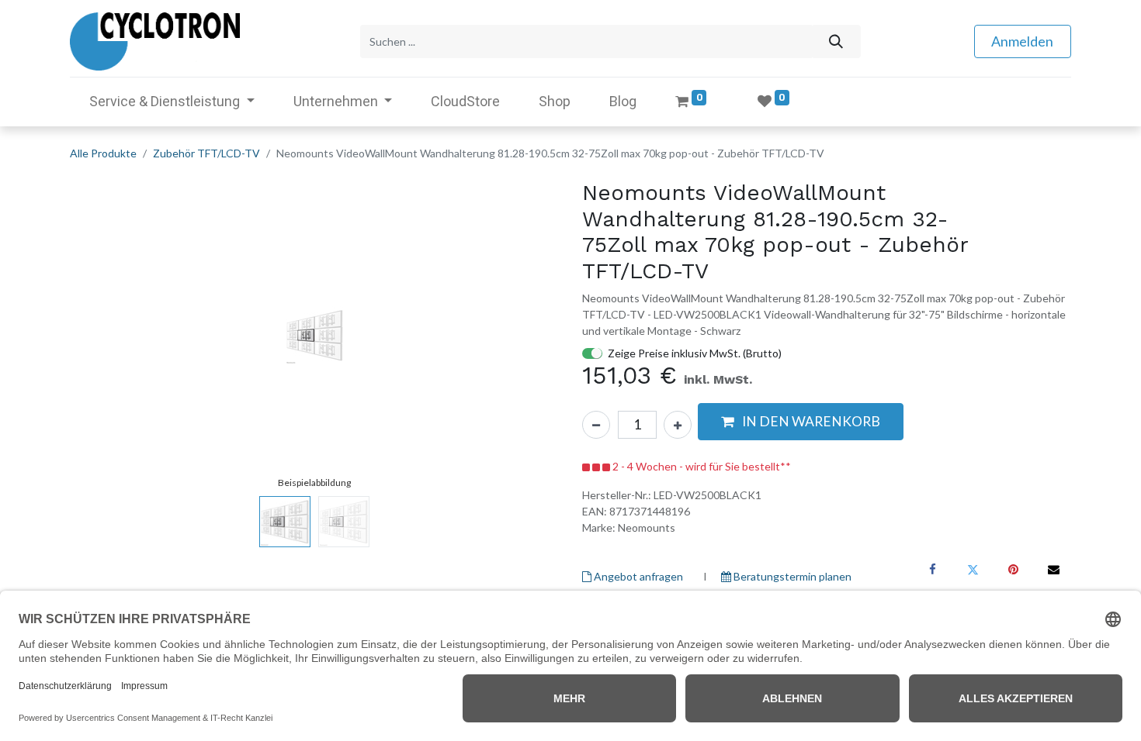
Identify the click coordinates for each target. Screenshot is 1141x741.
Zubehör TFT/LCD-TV (206, 153)
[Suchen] (835, 41)
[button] (107, 334)
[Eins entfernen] (596, 425)
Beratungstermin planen (791, 576)
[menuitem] (465, 101)
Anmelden (1022, 41)
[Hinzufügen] (678, 425)
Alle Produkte (103, 153)
